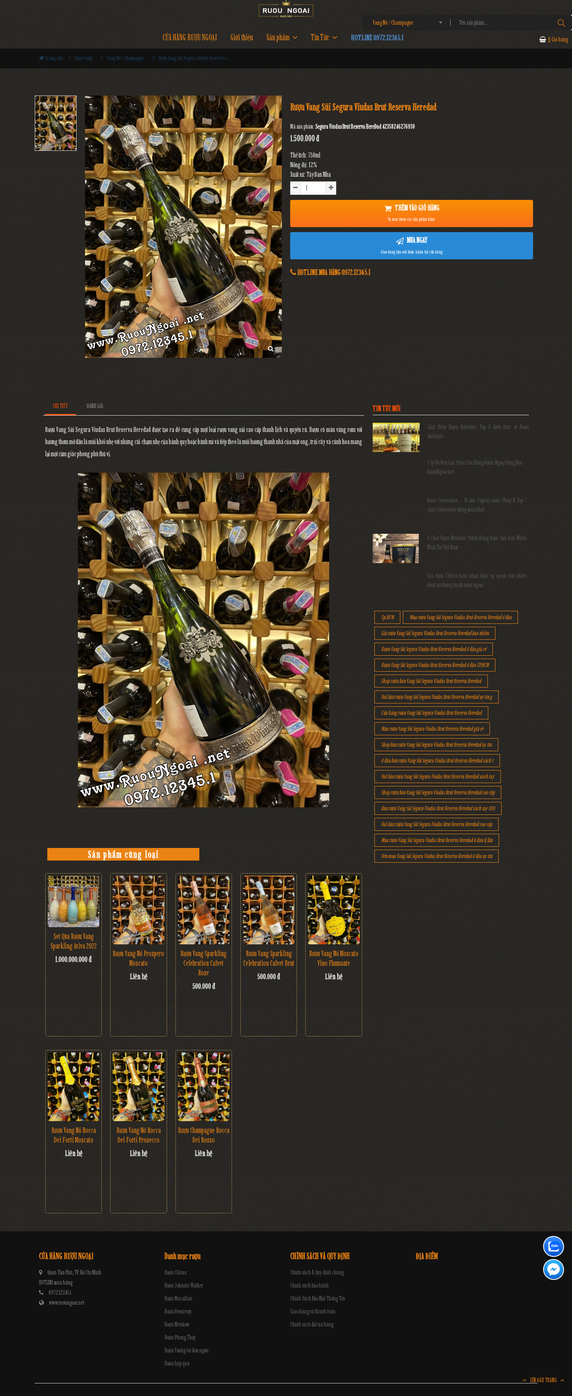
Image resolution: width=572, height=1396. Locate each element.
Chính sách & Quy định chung (317, 1272)
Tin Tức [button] (321, 37)
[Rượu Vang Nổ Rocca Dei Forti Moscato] (73, 1087)
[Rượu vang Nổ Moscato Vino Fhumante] (333, 910)
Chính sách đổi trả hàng (311, 1324)
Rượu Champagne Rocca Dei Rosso (203, 1135)
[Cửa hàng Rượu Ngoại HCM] (286, 8)
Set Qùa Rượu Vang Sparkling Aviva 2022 (74, 941)
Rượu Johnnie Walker (184, 1285)
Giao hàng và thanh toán (312, 1311)
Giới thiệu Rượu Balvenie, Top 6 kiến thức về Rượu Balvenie (478, 432)
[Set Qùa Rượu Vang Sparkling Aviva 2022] (73, 901)
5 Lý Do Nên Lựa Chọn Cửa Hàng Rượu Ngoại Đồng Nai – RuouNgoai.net (477, 467)
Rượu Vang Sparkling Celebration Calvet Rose (203, 963)
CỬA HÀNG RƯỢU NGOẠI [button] (189, 37)
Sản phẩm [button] (278, 37)
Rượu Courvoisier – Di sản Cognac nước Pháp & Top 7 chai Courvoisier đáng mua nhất (477, 505)
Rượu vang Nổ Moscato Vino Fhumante (333, 958)
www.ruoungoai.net (66, 1302)
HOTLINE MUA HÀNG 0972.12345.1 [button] (333, 272)
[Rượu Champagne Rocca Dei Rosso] (203, 1087)
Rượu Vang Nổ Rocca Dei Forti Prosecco (138, 1135)
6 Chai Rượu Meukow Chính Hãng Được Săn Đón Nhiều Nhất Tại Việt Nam (477, 543)
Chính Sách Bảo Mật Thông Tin (317, 1298)
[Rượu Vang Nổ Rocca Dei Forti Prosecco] (138, 1087)
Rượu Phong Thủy (180, 1337)
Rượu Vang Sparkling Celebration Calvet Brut (268, 958)
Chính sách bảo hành (309, 1285)
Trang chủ (53, 58)
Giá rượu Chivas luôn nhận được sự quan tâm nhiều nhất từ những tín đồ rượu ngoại (477, 580)
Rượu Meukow (177, 1324)
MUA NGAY (412, 245)
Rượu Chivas (175, 1272)
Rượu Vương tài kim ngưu (187, 1350)
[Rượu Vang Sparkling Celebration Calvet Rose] (203, 910)
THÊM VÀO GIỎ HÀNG (413, 212)
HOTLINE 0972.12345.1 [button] (377, 37)
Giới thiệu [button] (241, 37)
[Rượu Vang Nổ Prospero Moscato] (138, 910)
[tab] (60, 406)
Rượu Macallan (178, 1298)
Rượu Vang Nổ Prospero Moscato (138, 958)
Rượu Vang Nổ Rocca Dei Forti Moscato (74, 1135)
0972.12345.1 (60, 1292)
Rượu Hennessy (178, 1311)
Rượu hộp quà (177, 1363)
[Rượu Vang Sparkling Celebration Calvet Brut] (268, 910)
